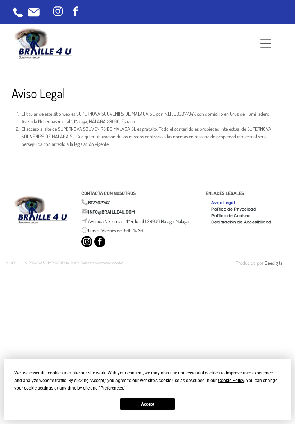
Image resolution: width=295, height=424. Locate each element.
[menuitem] (223, 202)
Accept (147, 404)
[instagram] (58, 12)
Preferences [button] (111, 388)
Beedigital (274, 263)
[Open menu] (265, 43)
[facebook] (75, 12)
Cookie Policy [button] (231, 380)
